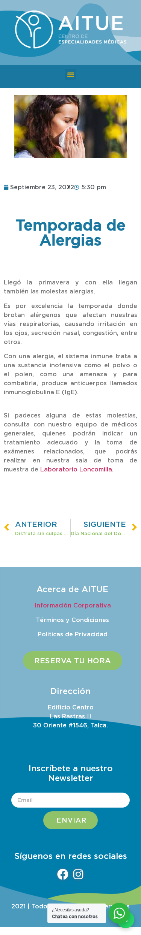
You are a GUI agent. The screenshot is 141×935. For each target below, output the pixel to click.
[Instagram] (78, 874)
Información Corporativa (72, 605)
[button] (70, 74)
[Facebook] (63, 874)
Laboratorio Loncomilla (75, 469)
